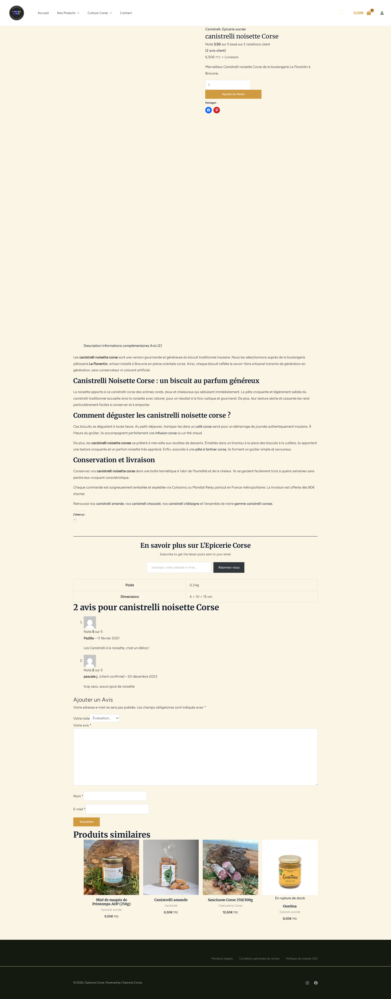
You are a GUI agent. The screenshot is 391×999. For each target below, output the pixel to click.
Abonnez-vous (228, 567)
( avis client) (215, 50)
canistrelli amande (110, 504)
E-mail (79, 809)
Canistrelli (213, 29)
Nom (78, 796)
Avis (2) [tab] (156, 346)
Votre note (81, 718)
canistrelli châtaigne (184, 504)
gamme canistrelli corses (253, 504)
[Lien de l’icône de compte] (382, 13)
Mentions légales (222, 958)
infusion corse (166, 433)
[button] (77, 13)
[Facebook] (316, 983)
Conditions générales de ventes (259, 958)
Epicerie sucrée (234, 29)
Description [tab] (92, 346)
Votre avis (82, 725)
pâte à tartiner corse (210, 449)
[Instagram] (307, 983)
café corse (204, 426)
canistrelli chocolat (146, 504)
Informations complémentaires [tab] (125, 346)
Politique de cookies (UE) (302, 958)
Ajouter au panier (233, 94)
